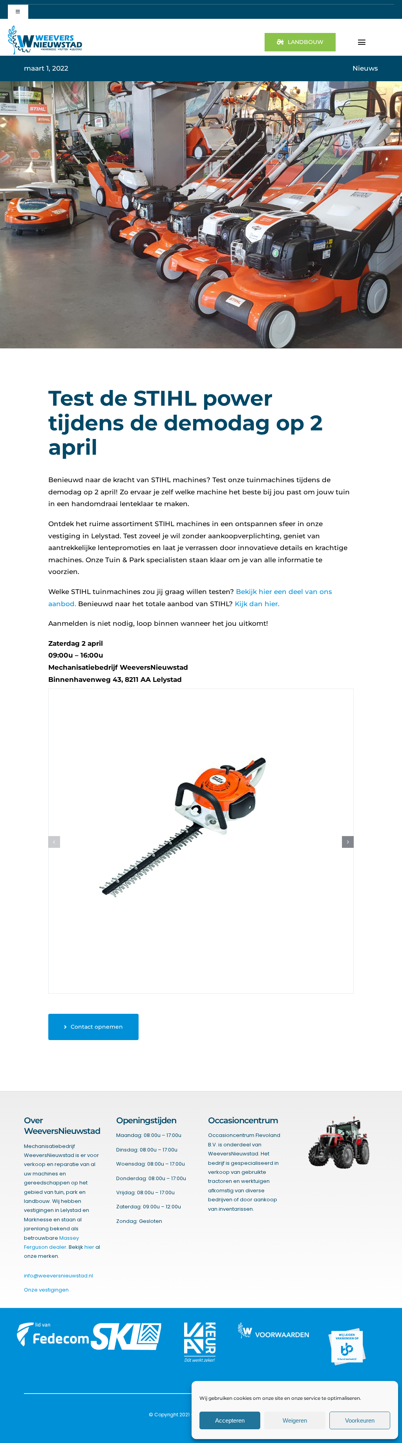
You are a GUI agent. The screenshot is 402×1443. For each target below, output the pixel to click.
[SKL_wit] (126, 1326)
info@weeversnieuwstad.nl (58, 1275)
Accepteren (230, 1420)
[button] (54, 842)
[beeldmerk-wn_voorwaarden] (273, 1326)
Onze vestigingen (46, 1290)
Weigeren (295, 1420)
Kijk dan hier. (257, 604)
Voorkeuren (360, 1420)
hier (89, 1247)
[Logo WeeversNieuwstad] (45, 29)
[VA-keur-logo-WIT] (200, 1326)
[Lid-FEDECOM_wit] (52, 1326)
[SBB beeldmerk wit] (347, 1326)
